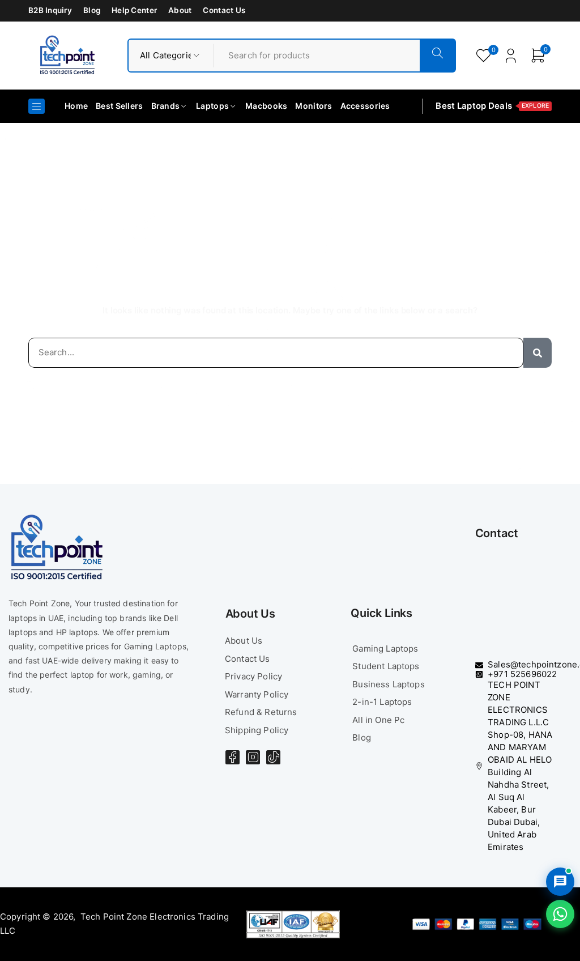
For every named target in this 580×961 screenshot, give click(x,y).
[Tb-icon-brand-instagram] (253, 757)
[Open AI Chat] (560, 882)
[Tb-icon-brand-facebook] (232, 757)
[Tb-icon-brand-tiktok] (273, 757)
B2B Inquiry (50, 10)
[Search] (537, 353)
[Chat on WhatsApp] (560, 914)
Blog (91, 10)
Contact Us (224, 10)
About (179, 10)
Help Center (134, 10)
